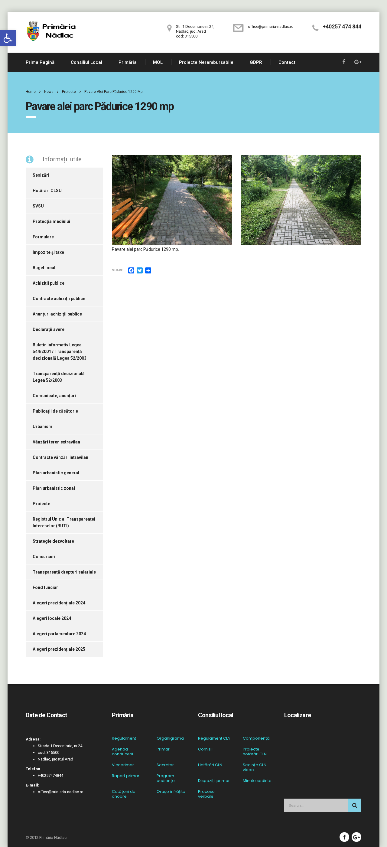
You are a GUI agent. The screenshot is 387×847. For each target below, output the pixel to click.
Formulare (43, 236)
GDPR (256, 62)
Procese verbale (206, 794)
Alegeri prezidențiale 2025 (59, 649)
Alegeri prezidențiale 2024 (59, 602)
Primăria (128, 62)
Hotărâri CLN (210, 765)
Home (31, 92)
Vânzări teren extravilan (56, 442)
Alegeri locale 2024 (52, 618)
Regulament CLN (214, 738)
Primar (163, 749)
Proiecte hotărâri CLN (255, 752)
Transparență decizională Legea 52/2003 (59, 377)
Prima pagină (40, 62)
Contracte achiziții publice (59, 298)
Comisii (205, 749)
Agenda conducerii (122, 752)
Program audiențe (166, 778)
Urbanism (42, 426)
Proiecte (41, 503)
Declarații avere (48, 329)
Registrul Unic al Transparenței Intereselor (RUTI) (64, 522)
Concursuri (44, 556)
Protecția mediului (51, 221)
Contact (286, 62)
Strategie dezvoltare (53, 541)
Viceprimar (123, 765)
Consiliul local (86, 62)
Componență (256, 738)
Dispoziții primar (214, 780)
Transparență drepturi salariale (64, 572)
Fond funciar (45, 587)
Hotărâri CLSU (47, 190)
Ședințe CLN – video (256, 767)
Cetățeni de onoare (123, 794)
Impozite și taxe (48, 252)
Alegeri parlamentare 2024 (59, 633)
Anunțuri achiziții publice (57, 314)
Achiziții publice (48, 283)
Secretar (165, 765)
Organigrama (170, 738)
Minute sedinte (257, 780)
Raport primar (125, 775)
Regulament (124, 738)
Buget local (44, 267)
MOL (158, 62)
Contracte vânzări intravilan (60, 457)
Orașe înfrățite (171, 791)
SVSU (38, 206)
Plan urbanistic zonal (54, 488)
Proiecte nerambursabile (206, 62)
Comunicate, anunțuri (54, 395)
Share (117, 270)
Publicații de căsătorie (55, 411)
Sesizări (41, 175)
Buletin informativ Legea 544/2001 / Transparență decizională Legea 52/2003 (59, 351)
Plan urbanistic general (56, 472)
